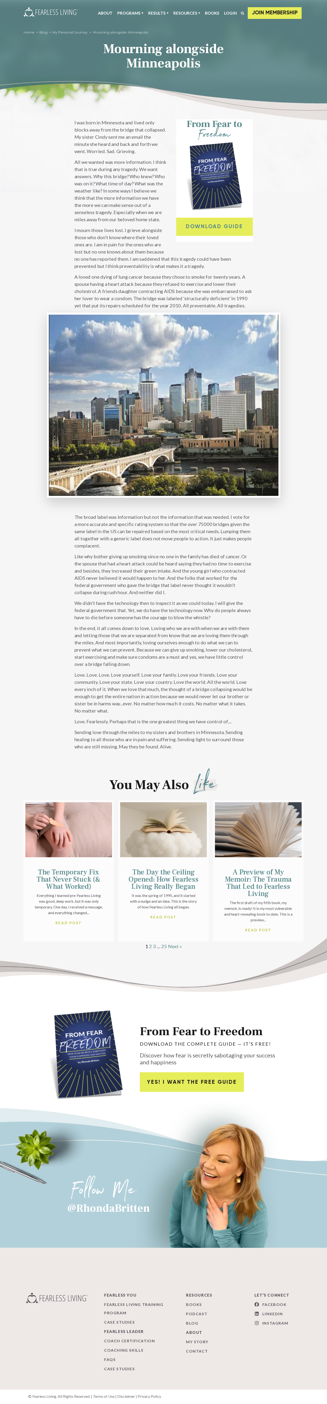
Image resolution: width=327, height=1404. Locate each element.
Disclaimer (126, 1396)
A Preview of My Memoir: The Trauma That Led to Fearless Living (258, 883)
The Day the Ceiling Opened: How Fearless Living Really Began (163, 879)
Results (157, 13)
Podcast (196, 1313)
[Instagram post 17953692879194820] (199, 1254)
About (105, 13)
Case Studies (119, 1322)
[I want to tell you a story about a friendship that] (272, 1254)
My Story (197, 1341)
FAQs (110, 1359)
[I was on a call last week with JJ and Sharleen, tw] (127, 1254)
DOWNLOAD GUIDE (214, 226)
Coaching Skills (124, 1350)
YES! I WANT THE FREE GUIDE (192, 1082)
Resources (185, 13)
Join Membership (275, 13)
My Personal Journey (69, 32)
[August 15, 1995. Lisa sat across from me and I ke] (54, 1254)
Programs (129, 13)
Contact (197, 1351)
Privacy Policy (149, 1396)
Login (230, 13)
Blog (43, 32)
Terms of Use (104, 1396)
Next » (175, 946)
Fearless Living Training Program (133, 1308)
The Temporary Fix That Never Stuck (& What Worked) (69, 879)
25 (164, 946)
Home (28, 32)
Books (212, 13)
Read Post (69, 923)
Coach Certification (129, 1340)
